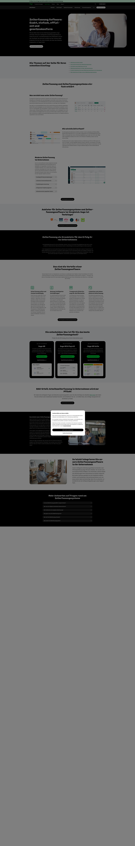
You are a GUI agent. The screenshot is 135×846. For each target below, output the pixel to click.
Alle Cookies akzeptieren (67, 429)
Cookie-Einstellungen (67, 432)
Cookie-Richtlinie (67, 425)
